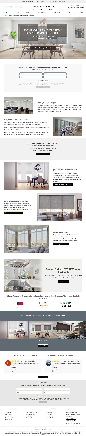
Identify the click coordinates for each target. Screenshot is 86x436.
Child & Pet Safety (9, 419)
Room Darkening (9, 416)
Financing (57, 12)
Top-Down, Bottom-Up (10, 417)
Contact (80, 12)
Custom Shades (33, 408)
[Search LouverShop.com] (75, 420)
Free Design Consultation (56, 1)
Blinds (28, 12)
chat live (37, 385)
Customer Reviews (30, 417)
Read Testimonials (43, 377)
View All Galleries (43, 345)
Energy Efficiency (9, 414)
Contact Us (49, 416)
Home (6, 15)
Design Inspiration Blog (7, 6)
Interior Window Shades (14, 15)
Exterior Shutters (71, 408)
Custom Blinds (52, 408)
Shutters (4, 12)
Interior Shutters (14, 408)
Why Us (68, 12)
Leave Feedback (50, 417)
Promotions (50, 412)
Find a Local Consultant (31, 412)
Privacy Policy (37, 84)
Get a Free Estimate (63, 281)
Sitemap (49, 429)
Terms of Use (37, 429)
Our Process (29, 416)
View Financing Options (43, 154)
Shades (17, 12)
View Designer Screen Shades (61, 244)
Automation (8, 412)
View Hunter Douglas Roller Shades (43, 48)
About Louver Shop (30, 414)
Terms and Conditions (29, 84)
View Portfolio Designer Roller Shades (63, 184)
